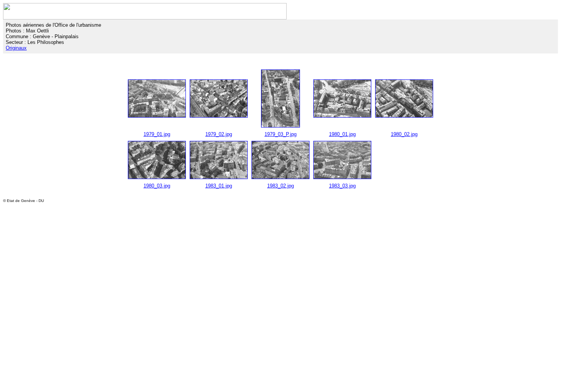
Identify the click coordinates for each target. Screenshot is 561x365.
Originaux (16, 48)
